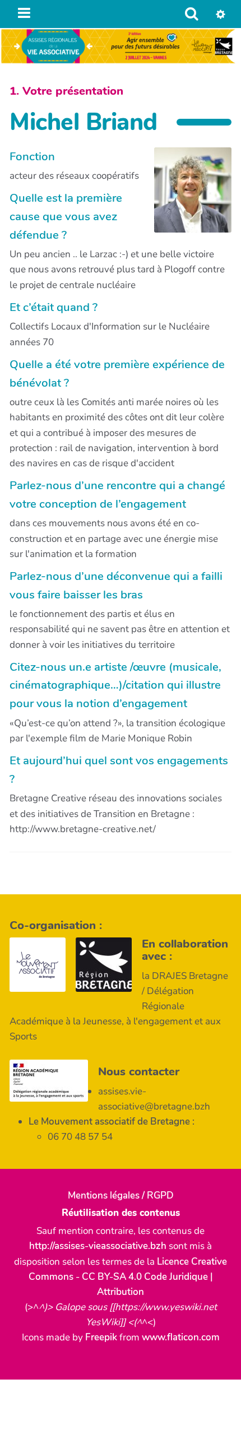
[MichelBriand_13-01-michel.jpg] (187, 195)
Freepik (101, 1337)
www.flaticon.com (181, 1337)
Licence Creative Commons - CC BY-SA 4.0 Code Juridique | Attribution (128, 1276)
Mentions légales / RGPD (121, 1195)
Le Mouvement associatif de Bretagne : (111, 1121)
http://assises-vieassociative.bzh (97, 1245)
